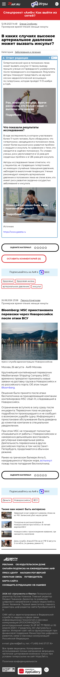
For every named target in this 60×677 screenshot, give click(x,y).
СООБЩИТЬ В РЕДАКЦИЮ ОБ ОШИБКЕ (24, 585)
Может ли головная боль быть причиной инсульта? (27, 207)
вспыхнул (46, 460)
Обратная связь (12, 577)
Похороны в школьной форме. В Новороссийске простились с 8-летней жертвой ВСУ (32, 524)
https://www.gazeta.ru (14, 232)
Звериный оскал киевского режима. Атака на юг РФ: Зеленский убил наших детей (34, 514)
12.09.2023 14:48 (9, 24)
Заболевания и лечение (28, 52)
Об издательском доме (30, 564)
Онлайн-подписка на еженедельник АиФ (28, 568)
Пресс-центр (10, 572)
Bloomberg (8, 387)
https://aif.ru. (42, 656)
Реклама (7, 564)
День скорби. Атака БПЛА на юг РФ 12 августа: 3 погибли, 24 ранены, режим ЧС (35, 542)
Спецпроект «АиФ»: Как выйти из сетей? (30, 14)
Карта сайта (10, 581)
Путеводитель (33, 577)
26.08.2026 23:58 (9, 300)
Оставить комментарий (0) (24, 258)
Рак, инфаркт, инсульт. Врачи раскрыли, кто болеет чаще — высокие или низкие (26, 106)
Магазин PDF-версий (33, 572)
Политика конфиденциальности (19, 661)
